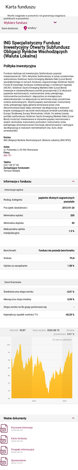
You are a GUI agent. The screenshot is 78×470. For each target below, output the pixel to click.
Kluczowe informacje (22, 427)
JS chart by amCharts (62, 340)
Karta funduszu (19, 438)
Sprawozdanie (18, 460)
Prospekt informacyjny (22, 449)
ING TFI (7, 155)
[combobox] (30, 22)
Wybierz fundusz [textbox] (15, 23)
